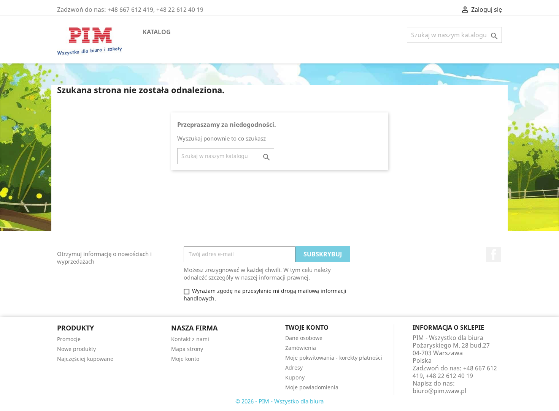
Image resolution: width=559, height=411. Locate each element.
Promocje (69, 339)
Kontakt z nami (190, 339)
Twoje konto (307, 327)
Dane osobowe (303, 337)
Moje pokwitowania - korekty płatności (333, 357)
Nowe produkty (76, 349)
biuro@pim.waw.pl (439, 391)
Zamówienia (300, 347)
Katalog (157, 32)
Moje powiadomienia (311, 387)
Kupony (295, 377)
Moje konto (185, 358)
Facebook (493, 254)
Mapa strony (187, 349)
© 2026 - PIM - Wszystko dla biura (279, 401)
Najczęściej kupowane (85, 358)
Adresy (294, 367)
